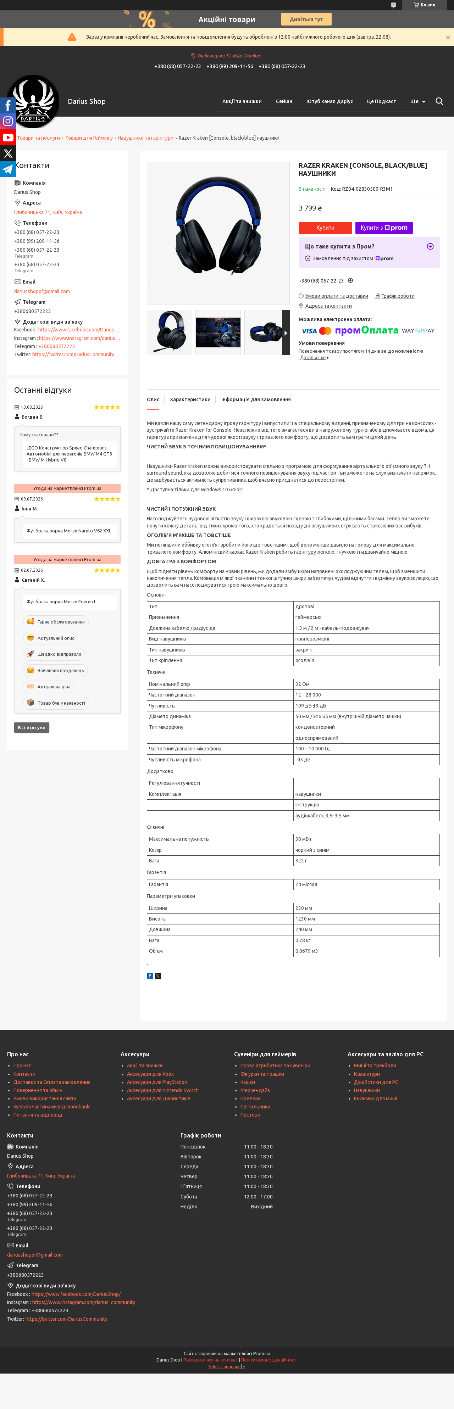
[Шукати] (438, 101)
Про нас (22, 1065)
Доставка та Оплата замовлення (51, 1082)
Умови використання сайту (44, 1098)
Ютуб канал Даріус (329, 101)
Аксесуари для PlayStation (157, 1082)
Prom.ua (261, 1353)
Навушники (367, 1090)
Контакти (24, 1074)
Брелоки (250, 1098)
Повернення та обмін (37, 1090)
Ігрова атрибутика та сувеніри (275, 1065)
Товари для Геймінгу (89, 138)
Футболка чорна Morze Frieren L (61, 601)
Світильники (255, 1106)
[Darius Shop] (33, 101)
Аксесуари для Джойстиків (158, 1098)
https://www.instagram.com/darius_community (90, 338)
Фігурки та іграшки (262, 1074)
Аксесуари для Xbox (150, 1074)
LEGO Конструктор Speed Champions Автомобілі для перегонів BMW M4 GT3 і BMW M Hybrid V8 (69, 453)
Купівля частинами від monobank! (51, 1106)
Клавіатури (367, 1074)
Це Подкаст (381, 101)
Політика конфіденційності (269, 1360)
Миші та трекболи (375, 1065)
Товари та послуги (38, 138)
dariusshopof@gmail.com (42, 291)
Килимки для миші (375, 1098)
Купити (325, 228)
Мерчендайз (255, 1090)
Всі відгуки (32, 727)
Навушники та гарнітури (145, 138)
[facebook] (150, 977)
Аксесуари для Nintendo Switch (163, 1090)
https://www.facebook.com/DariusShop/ (82, 329)
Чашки (247, 1082)
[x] (158, 977)
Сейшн (284, 101)
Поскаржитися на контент (210, 1360)
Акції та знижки (242, 101)
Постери (250, 1115)
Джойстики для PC (376, 1082)
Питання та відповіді (37, 1115)
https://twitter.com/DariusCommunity (73, 354)
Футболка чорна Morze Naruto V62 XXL (69, 530)
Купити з (372, 228)
